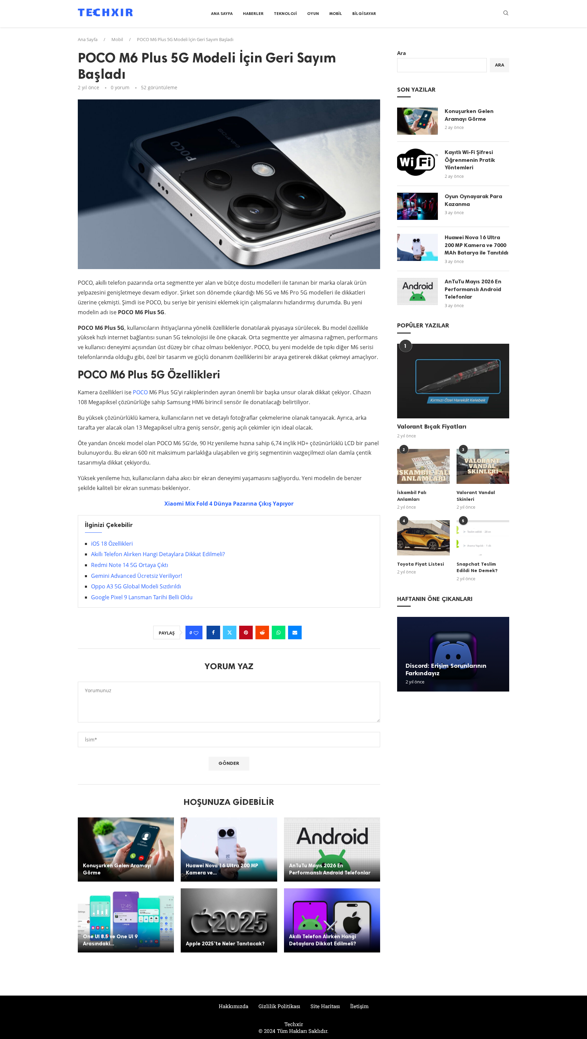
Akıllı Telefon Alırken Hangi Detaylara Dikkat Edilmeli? (158, 554)
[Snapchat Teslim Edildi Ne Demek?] (483, 537)
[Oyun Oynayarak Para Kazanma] (417, 206)
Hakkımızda (233, 1006)
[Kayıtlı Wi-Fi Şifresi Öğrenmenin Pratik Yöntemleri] (417, 162)
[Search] (505, 14)
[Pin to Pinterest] (246, 632)
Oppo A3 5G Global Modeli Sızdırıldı (136, 586)
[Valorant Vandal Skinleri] (483, 466)
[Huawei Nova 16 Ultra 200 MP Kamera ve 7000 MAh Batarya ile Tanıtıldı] (229, 849)
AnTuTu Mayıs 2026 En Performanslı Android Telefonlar (473, 289)
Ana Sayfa (222, 13)
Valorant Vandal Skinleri (476, 496)
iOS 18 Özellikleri (112, 543)
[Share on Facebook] (213, 632)
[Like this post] (196, 633)
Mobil (335, 13)
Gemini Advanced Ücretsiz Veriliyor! (136, 576)
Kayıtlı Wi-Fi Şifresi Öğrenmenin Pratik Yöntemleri (470, 160)
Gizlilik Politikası (279, 1006)
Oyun (313, 13)
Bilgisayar (364, 13)
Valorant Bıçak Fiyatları (431, 426)
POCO (140, 392)
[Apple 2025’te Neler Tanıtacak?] (229, 920)
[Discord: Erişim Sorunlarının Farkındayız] (453, 654)
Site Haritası (325, 1006)
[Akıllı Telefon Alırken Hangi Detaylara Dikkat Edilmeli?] (332, 920)
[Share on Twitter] (229, 632)
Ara (401, 53)
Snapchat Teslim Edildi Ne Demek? (477, 567)
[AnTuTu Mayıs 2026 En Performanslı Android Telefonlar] (332, 849)
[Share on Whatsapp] (278, 632)
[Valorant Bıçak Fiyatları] (453, 381)
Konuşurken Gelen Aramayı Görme (469, 115)
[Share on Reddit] (262, 632)
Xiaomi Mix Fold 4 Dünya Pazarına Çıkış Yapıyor (229, 503)
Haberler (253, 13)
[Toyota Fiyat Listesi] (423, 537)
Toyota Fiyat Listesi (420, 564)
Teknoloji (285, 13)
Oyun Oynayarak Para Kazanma (473, 200)
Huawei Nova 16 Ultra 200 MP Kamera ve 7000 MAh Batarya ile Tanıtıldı (476, 245)
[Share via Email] (295, 632)
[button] (403, 654)
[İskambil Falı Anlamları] (423, 466)
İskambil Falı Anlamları (411, 496)
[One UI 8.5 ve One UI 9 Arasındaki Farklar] (126, 920)
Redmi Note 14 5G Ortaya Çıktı (129, 565)
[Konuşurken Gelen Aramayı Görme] (126, 849)
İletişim (359, 1006)
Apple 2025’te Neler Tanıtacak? (225, 944)
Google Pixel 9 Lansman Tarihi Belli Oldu (142, 597)
